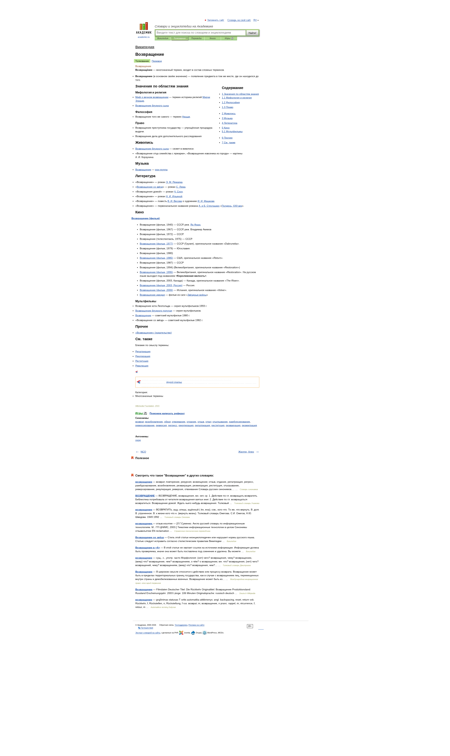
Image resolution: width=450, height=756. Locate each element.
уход (138, 440)
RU (255, 20)
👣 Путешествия (145, 628)
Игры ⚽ (229, 38)
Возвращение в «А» (147, 547)
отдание (191, 421)
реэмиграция (249, 425)
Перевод (157, 61)
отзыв (201, 421)
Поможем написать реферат (167, 413)
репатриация (202, 425)
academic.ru (144, 37)
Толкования (179, 38)
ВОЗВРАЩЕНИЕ (145, 495)
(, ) (156, 243)
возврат (139, 421)
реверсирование (145, 425)
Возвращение (143, 571)
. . (174, 182)
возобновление (154, 421)
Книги (213, 38)
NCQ (143, 451)
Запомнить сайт (216, 20)
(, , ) (161, 285)
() (145, 218)
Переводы (196, 38)
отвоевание (178, 421)
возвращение (143, 481)
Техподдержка (181, 625)
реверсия (161, 425)
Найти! (252, 32)
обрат (167, 421)
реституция (217, 425)
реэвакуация (233, 425)
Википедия (162, 38)
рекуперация (186, 425)
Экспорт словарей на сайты (147, 633)
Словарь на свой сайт (239, 20)
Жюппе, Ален (246, 451)
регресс (172, 425)
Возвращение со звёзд (149, 537)
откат (208, 421)
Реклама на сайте (196, 625)
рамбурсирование (239, 421)
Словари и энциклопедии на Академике (184, 26)
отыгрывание (220, 421)
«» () (153, 332)
